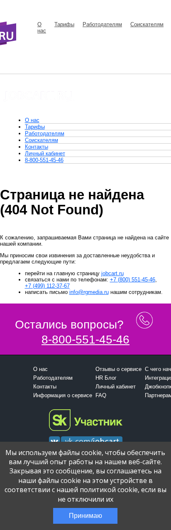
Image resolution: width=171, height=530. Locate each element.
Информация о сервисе (62, 395)
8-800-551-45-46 (44, 160)
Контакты (36, 147)
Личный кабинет (45, 153)
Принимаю (85, 515)
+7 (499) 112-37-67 (47, 286)
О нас (41, 27)
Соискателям (147, 24)
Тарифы (64, 24)
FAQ (100, 395)
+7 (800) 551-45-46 (132, 279)
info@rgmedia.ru (89, 292)
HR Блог (106, 378)
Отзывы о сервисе (118, 369)
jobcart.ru (112, 273)
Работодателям (102, 24)
